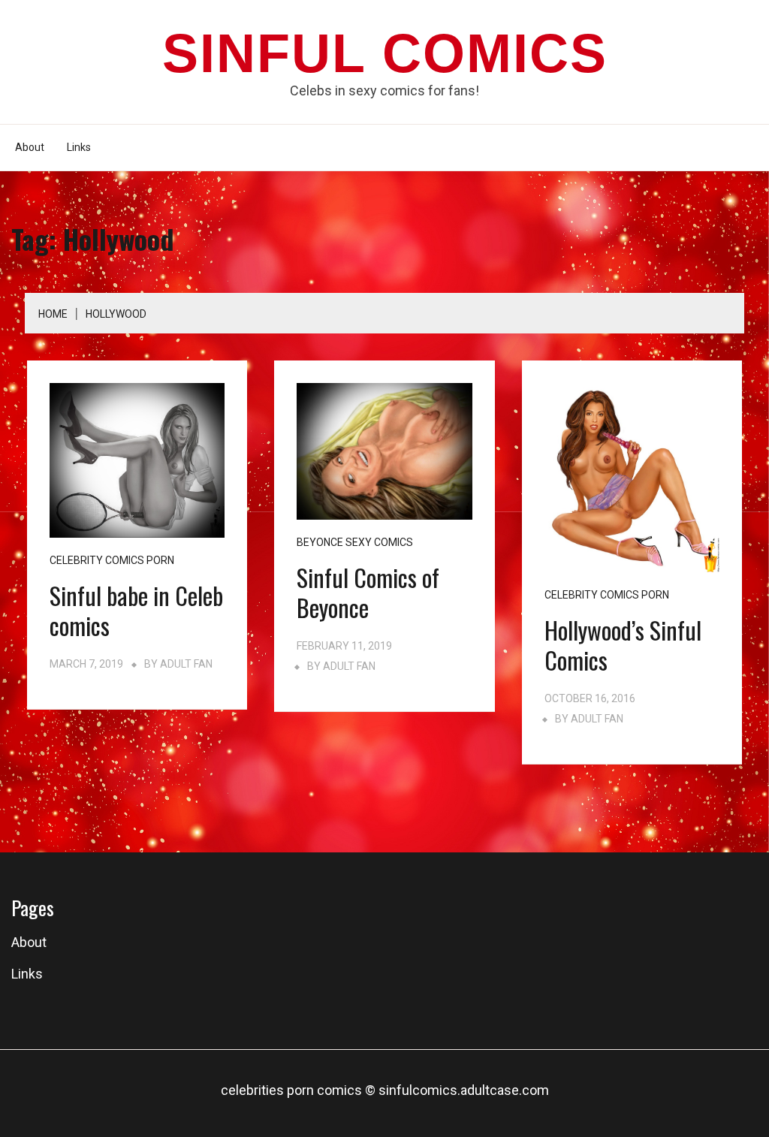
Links (79, 147)
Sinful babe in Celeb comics (136, 610)
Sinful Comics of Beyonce (368, 592)
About (29, 147)
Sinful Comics (385, 53)
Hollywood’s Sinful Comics (622, 644)
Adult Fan (186, 664)
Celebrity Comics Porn (112, 560)
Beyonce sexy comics (355, 542)
